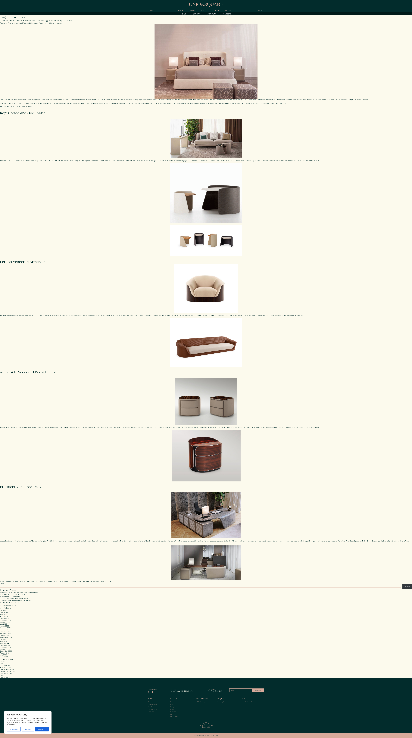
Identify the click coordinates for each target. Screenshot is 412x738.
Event (2, 675)
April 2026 (4, 616)
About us (151, 702)
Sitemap (173, 699)
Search (2, 583)
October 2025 (5, 622)
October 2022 (5, 649)
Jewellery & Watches (7, 671)
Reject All (28, 729)
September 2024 (6, 637)
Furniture (57, 581)
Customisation (76, 581)
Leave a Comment (106, 581)
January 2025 (5, 630)
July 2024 (3, 639)
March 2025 (4, 626)
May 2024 (3, 641)
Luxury (9, 581)
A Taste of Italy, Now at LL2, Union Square (15, 600)
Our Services (153, 709)
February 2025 (5, 628)
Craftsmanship (40, 581)
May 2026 (3, 614)
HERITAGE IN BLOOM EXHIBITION (12, 594)
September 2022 (6, 651)
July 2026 (3, 610)
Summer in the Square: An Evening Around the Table (19, 592)
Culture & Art (5, 665)
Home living (66, 581)
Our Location (153, 707)
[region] (28, 722)
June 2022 (4, 657)
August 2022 (5, 653)
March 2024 (4, 643)
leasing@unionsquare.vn (182, 691)
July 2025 (3, 624)
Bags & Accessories (7, 669)
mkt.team (58, 23)
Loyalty (197, 14)
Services (229, 11)
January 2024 (5, 645)
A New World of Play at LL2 (10, 596)
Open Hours (152, 704)
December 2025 (5, 620)
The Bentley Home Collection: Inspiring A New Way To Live (36, 20)
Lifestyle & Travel (6, 673)
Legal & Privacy (199, 702)
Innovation (96, 581)
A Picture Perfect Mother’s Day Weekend (15, 598)
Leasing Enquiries (223, 702)
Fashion (3, 662)
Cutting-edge (87, 581)
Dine (216, 11)
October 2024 (5, 636)
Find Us (182, 14)
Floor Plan (211, 14)
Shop (203, 11)
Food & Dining (5, 677)
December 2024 (5, 632)
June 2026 (4, 612)
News (192, 11)
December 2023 (5, 647)
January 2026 (5, 618)
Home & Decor (18, 581)
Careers (227, 14)
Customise (13, 729)
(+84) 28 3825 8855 (215, 691)
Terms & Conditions (248, 702)
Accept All (41, 729)
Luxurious (49, 581)
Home (180, 11)
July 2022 (3, 655)
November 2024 (5, 634)
